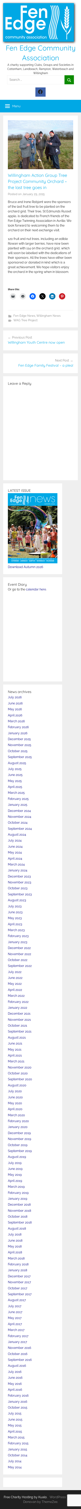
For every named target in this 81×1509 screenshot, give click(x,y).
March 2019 (16, 1187)
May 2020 (15, 1103)
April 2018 (15, 1252)
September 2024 (20, 829)
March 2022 (16, 996)
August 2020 (17, 1085)
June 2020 (15, 1097)
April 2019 (15, 1181)
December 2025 (19, 739)
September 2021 (19, 1031)
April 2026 (15, 715)
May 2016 (15, 1384)
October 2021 (17, 1025)
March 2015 (16, 1437)
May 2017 (15, 1318)
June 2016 (15, 1378)
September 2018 (20, 1222)
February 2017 (18, 1336)
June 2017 (15, 1312)
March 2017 (16, 1330)
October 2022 (17, 960)
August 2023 (17, 900)
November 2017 (19, 1282)
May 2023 (15, 918)
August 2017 (17, 1300)
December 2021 (19, 1013)
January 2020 (18, 1127)
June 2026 (15, 703)
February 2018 (18, 1264)
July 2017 (14, 1306)
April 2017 (15, 1324)
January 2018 (17, 1270)
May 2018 (15, 1246)
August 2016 (17, 1366)
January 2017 (17, 1342)
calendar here (36, 589)
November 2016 (19, 1348)
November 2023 (19, 882)
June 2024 (15, 846)
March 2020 (16, 1115)
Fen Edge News (24, 316)
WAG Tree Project (25, 320)
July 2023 (15, 906)
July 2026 (15, 697)
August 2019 (17, 1157)
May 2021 (14, 1049)
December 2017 (19, 1276)
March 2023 (16, 930)
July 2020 (15, 1091)
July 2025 (15, 769)
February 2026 (18, 727)
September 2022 (20, 966)
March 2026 (16, 721)
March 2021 (16, 1061)
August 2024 (17, 834)
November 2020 (19, 1067)
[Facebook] (40, 91)
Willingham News (48, 316)
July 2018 (14, 1234)
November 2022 (19, 954)
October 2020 (18, 1073)
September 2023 (20, 894)
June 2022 (15, 978)
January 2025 (17, 805)
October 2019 (17, 1145)
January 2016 (17, 1401)
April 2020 (15, 1109)
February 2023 (18, 936)
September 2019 (20, 1151)
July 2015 (14, 1413)
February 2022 (18, 1002)
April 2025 (15, 787)
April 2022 (15, 990)
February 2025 (18, 799)
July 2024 (15, 840)
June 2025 (15, 775)
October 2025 (18, 751)
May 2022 (15, 984)
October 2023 (18, 888)
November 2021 (19, 1020)
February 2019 (18, 1193)
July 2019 (14, 1163)
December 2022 (19, 948)
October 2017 (17, 1288)
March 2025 (16, 793)
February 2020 (18, 1121)
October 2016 (18, 1354)
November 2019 (19, 1139)
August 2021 (17, 1037)
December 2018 (19, 1204)
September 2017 (20, 1294)
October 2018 (17, 1216)
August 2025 (17, 763)
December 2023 (19, 876)
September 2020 (20, 1079)
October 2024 (18, 822)
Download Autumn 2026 (25, 567)
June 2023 (15, 912)
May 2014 (15, 1467)
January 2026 (18, 733)
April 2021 (15, 1055)
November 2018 (19, 1211)
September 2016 (20, 1360)
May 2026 (15, 709)
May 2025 (15, 781)
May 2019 (15, 1175)
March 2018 (16, 1258)
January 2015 (17, 1449)
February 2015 (18, 1443)
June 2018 (15, 1240)
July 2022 (14, 972)
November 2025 (19, 745)
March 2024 (16, 864)
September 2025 (20, 757)
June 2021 (15, 1043)
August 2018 (17, 1228)
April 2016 (15, 1390)
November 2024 (19, 817)
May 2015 (15, 1425)
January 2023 (17, 942)
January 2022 (17, 1008)
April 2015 (15, 1431)
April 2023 (15, 924)
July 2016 (15, 1372)
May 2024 (15, 852)
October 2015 (17, 1407)
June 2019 (15, 1169)
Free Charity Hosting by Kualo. (25, 1497)
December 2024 (19, 811)
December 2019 (19, 1133)
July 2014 (14, 1461)
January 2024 (17, 870)
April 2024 (15, 858)
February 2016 (18, 1395)
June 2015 (15, 1419)
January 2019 (17, 1199)
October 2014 (17, 1455)
